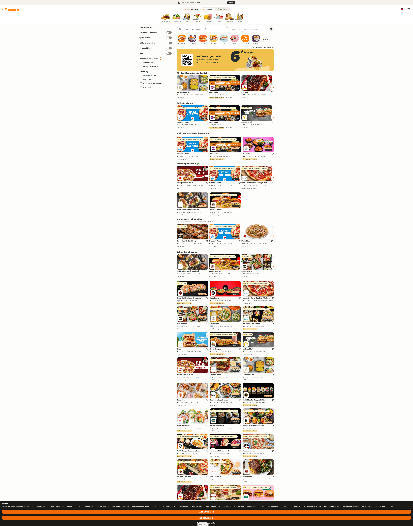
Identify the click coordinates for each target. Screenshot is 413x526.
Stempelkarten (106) (151, 66)
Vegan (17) (147, 79)
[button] (10, 9)
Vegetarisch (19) (149, 75)
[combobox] (204, 29)
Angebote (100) (149, 62)
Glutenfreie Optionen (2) (153, 84)
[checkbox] (182, 39)
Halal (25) (147, 88)
